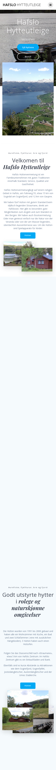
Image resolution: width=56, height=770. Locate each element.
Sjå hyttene (28, 47)
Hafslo (22, 5)
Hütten (28, 235)
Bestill (28, 56)
